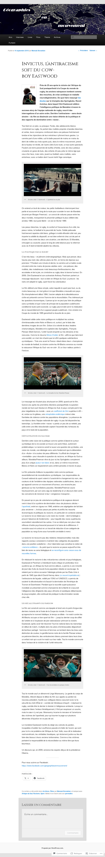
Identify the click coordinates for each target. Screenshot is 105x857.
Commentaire (72, 833)
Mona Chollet (52, 335)
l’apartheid (26, 506)
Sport (43, 793)
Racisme (36, 793)
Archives (57, 37)
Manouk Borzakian (38, 50)
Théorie (47, 37)
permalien (68, 793)
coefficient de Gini (61, 411)
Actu (10, 37)
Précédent (83, 50)
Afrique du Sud (27, 793)
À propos (12, 42)
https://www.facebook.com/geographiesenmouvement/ (44, 765)
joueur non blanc (42, 462)
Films (38, 37)
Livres (30, 37)
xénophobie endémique (55, 414)
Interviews (20, 37)
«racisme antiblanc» (30, 547)
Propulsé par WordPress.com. (53, 848)
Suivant (93, 50)
